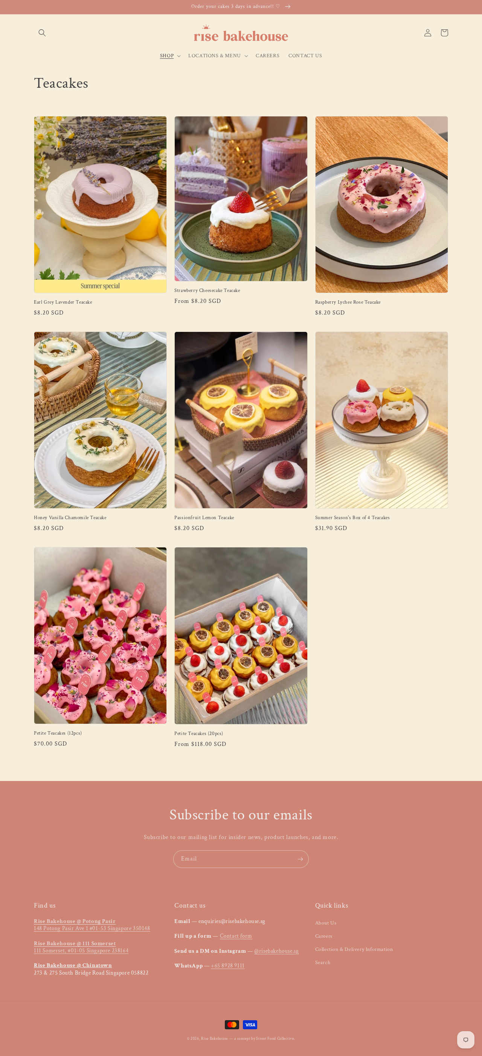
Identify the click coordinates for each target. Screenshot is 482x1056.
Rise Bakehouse (214, 1038)
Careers (324, 936)
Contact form (236, 936)
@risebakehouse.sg (276, 951)
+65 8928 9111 (228, 965)
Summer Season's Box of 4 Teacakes (352, 518)
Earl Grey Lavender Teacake (63, 303)
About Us (326, 923)
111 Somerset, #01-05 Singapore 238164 (81, 947)
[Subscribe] (300, 859)
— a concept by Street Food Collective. (262, 1038)
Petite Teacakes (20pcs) (198, 734)
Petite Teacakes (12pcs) (58, 733)
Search (323, 962)
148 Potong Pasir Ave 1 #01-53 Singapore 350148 (92, 925)
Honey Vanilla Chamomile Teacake (70, 518)
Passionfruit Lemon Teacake (204, 518)
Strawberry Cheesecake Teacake (207, 291)
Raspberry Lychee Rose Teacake (348, 303)
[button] (42, 32)
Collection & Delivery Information (354, 949)
